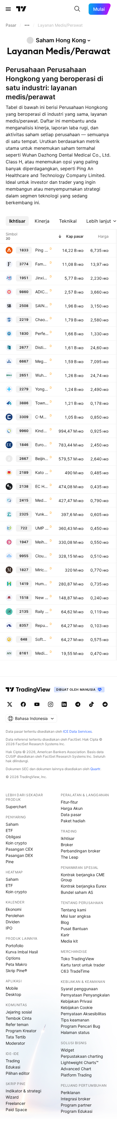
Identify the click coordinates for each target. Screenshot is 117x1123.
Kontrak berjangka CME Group (83, 877)
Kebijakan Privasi (76, 1001)
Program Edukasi (76, 1111)
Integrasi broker (75, 1098)
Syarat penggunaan (79, 988)
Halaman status (75, 1032)
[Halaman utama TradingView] (21, 9)
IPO (9, 928)
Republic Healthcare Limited (42, 625)
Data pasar (71, 814)
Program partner (76, 1105)
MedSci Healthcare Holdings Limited (42, 500)
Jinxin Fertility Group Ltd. (42, 277)
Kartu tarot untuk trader (83, 964)
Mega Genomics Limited (42, 361)
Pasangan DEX (19, 855)
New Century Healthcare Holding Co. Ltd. (42, 597)
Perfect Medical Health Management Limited (42, 333)
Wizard (12, 1097)
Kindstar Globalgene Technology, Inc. (42, 430)
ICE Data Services (77, 731)
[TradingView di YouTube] (37, 704)
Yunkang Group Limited (42, 514)
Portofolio (14, 945)
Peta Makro (16, 964)
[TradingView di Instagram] (51, 704)
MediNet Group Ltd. (42, 653)
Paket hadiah (73, 820)
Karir (65, 934)
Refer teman (17, 1024)
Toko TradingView (77, 958)
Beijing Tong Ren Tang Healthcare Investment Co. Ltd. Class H (42, 458)
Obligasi (13, 836)
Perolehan (15, 915)
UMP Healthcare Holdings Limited (42, 528)
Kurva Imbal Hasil (22, 951)
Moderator (15, 1043)
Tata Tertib (16, 1036)
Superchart (16, 806)
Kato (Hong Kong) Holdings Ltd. (42, 472)
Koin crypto (16, 842)
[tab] (17, 221)
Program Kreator (21, 1030)
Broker (67, 844)
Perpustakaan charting (82, 1056)
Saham (12, 824)
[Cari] (77, 9)
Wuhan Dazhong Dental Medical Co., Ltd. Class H (42, 375)
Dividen (13, 921)
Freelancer (15, 1103)
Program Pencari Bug (80, 1026)
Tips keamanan (75, 1019)
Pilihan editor (18, 1073)
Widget (67, 1050)
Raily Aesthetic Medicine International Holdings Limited (42, 611)
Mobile (12, 988)
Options (13, 958)
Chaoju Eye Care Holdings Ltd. (42, 319)
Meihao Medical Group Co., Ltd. (42, 542)
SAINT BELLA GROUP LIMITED (42, 305)
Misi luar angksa (76, 916)
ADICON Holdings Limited (42, 291)
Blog (65, 922)
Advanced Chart (76, 1068)
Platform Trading (76, 1075)
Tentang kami (73, 909)
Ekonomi (13, 909)
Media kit (69, 941)
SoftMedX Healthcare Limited (42, 639)
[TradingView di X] (10, 704)
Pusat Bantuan (74, 928)
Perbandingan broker (80, 850)
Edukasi (13, 1067)
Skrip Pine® (16, 970)
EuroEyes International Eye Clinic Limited (42, 444)
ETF (9, 830)
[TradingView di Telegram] (78, 704)
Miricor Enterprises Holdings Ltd (42, 569)
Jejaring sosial (19, 1012)
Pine (10, 861)
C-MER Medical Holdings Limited (42, 416)
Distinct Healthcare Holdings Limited (42, 347)
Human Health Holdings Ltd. (42, 583)
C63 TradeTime (75, 971)
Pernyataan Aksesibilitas (83, 1013)
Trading (13, 1060)
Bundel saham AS (77, 892)
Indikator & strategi (23, 1090)
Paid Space (16, 1109)
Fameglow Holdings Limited (42, 264)
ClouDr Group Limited (42, 555)
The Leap (69, 857)
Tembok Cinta (19, 1018)
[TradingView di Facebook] (23, 704)
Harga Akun (72, 808)
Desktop (13, 994)
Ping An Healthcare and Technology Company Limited (42, 250)
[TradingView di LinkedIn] (64, 704)
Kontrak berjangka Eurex (83, 886)
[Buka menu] (8, 9)
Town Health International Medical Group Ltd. (42, 403)
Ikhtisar (67, 838)
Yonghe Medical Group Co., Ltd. (42, 389)
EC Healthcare (42, 486)
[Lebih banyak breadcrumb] (27, 25)
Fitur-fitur (69, 802)
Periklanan (70, 1092)
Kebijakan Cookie (77, 1007)
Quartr (95, 769)
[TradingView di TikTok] (91, 704)
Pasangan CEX (19, 849)
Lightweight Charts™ (80, 1062)
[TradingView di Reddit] (105, 704)
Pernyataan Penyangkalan (85, 995)
